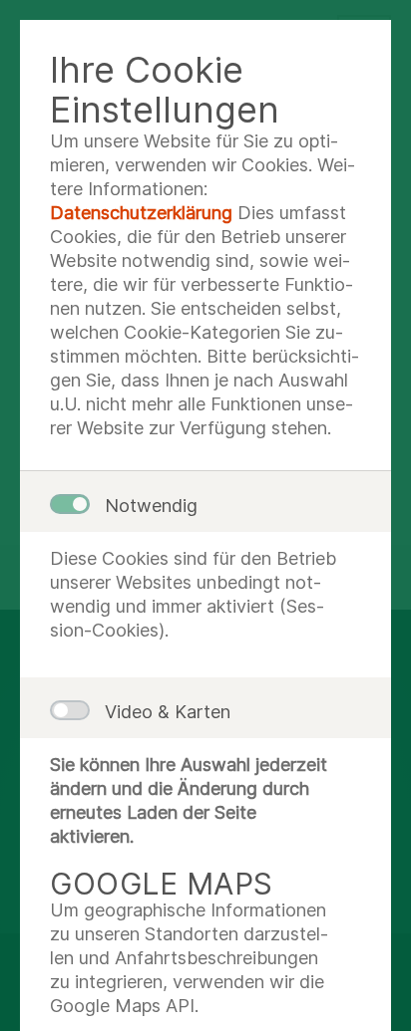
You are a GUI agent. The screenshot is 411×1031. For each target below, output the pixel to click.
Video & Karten (167, 711)
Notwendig (151, 505)
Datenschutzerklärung (141, 212)
